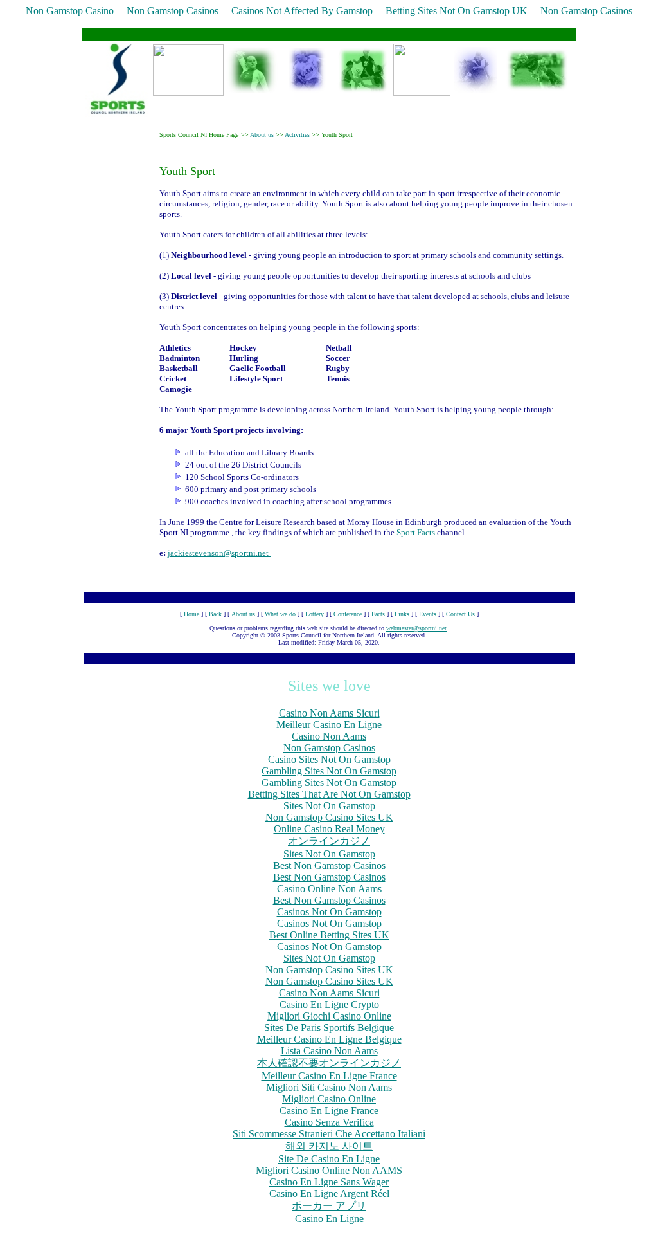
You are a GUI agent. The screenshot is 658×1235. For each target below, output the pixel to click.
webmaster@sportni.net (416, 628)
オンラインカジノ (329, 841)
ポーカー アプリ (329, 1205)
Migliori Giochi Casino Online (329, 1016)
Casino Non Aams (329, 736)
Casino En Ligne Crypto (329, 1004)
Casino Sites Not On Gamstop (329, 759)
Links (402, 614)
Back (215, 614)
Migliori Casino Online (329, 1098)
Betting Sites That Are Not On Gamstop (329, 794)
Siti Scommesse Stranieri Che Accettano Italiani (329, 1133)
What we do (280, 614)
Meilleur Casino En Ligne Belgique (329, 1039)
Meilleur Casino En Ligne (329, 724)
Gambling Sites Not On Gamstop (329, 770)
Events (427, 614)
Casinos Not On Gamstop (329, 911)
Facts (378, 614)
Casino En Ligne (329, 1218)
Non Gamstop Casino (70, 10)
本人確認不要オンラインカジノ (329, 1062)
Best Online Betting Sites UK (329, 934)
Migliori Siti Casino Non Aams (329, 1087)
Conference (347, 614)
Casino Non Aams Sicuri (329, 713)
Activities (297, 134)
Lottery (314, 614)
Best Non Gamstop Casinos (329, 865)
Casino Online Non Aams (329, 888)
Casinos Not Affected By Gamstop (302, 10)
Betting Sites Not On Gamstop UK (457, 10)
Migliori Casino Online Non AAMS (329, 1170)
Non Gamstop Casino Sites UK (329, 817)
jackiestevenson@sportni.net (218, 553)
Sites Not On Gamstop (329, 805)
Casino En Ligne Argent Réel (329, 1193)
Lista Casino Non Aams (329, 1050)
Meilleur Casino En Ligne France (329, 1075)
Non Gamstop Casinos (172, 10)
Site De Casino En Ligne (329, 1158)
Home (191, 614)
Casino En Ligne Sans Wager (329, 1181)
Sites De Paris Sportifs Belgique (329, 1027)
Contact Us (460, 614)
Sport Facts (415, 532)
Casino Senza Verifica (329, 1122)
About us (262, 134)
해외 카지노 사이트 (329, 1145)
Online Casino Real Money (329, 828)
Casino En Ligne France (329, 1110)
